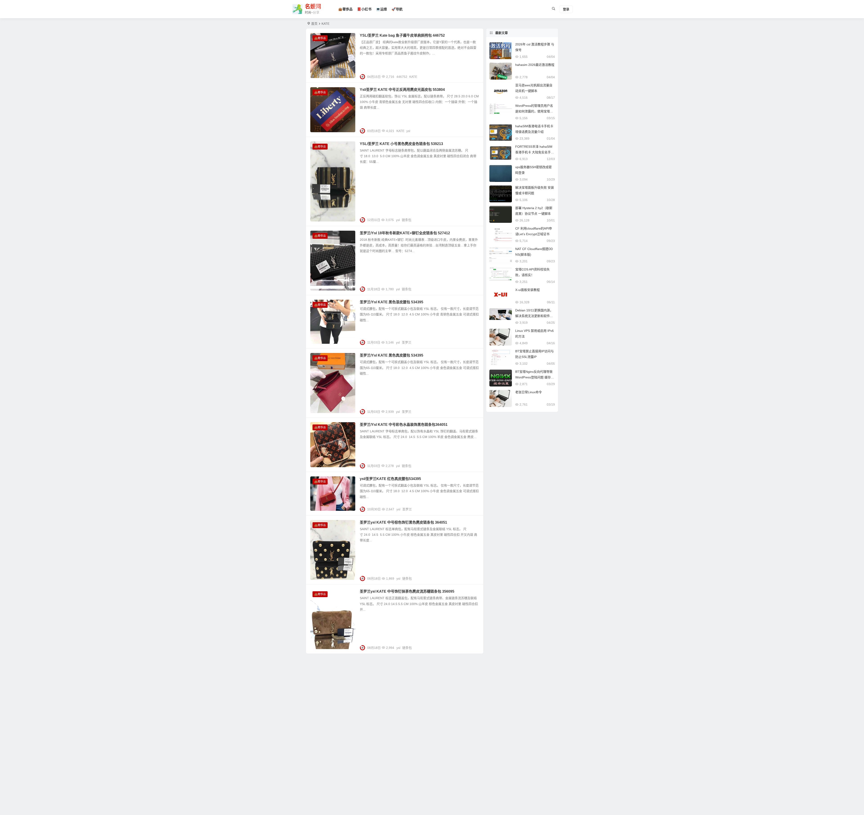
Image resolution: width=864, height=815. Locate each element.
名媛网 (313, 6)
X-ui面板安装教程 (527, 290)
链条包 (406, 220)
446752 (401, 76)
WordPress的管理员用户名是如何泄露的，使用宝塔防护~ (534, 111)
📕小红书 (364, 9)
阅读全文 (474, 75)
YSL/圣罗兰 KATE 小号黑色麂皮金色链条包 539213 (401, 144)
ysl (408, 131)
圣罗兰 (406, 342)
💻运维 (381, 9)
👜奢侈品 (345, 9)
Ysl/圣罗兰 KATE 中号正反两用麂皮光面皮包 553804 (402, 90)
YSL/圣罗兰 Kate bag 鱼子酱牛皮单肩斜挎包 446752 (402, 35)
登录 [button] (566, 9)
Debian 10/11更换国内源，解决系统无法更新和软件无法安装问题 (534, 315)
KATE (413, 76)
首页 (314, 23)
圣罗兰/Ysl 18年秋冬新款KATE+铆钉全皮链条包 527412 (405, 233)
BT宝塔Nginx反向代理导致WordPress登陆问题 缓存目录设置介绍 (534, 377)
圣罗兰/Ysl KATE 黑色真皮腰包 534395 (391, 355)
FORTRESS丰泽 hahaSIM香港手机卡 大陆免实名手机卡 (534, 152)
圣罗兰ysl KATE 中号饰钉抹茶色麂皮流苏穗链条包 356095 (407, 591)
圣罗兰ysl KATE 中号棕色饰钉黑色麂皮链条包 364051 (403, 522)
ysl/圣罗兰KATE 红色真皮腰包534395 (390, 479)
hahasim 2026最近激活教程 (534, 65)
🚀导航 (397, 9)
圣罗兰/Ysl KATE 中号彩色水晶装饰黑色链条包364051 (404, 424)
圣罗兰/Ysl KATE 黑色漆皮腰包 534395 (391, 302)
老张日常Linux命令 (528, 392)
